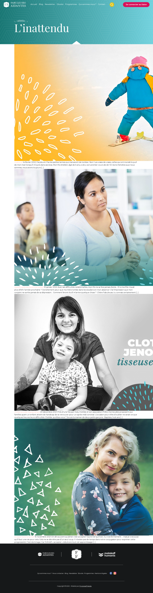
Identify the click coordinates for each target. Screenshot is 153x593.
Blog (66, 573)
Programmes (89, 573)
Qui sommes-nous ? (44, 573)
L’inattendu (18, 162)
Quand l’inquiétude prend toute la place (28, 287)
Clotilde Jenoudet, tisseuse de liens (27, 412)
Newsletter (73, 573)
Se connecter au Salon (136, 4)
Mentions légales (101, 573)
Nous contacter (58, 573)
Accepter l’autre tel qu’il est (24, 537)
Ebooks (80, 573)
